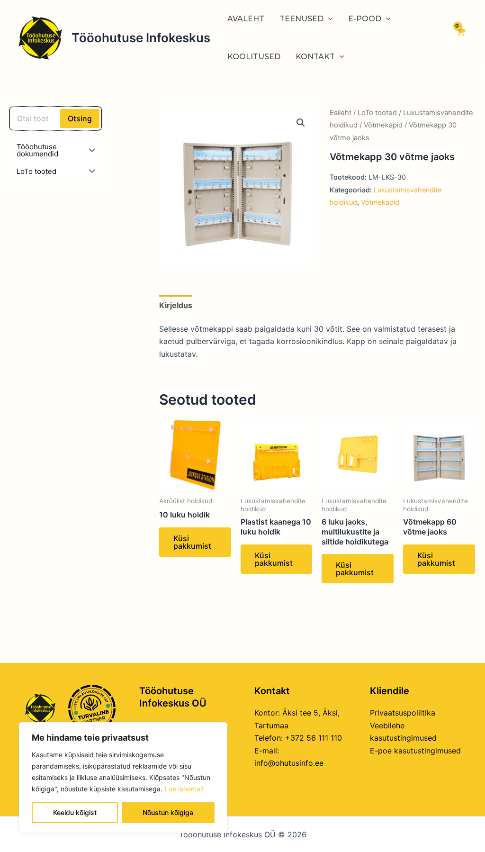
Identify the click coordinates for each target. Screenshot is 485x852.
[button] (300, 122)
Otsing (80, 118)
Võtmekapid (383, 125)
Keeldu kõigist (75, 812)
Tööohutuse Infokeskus (141, 37)
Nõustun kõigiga (168, 812)
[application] (328, 19)
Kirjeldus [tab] (175, 305)
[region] (123, 777)
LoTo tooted (377, 113)
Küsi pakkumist (192, 542)
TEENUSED (301, 18)
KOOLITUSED (253, 56)
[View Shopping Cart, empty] (460, 38)
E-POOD (364, 18)
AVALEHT (245, 18)
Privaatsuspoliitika (402, 712)
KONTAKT (315, 56)
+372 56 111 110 (313, 738)
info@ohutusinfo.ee (288, 763)
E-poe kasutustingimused (415, 750)
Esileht (340, 113)
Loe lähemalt (184, 789)
